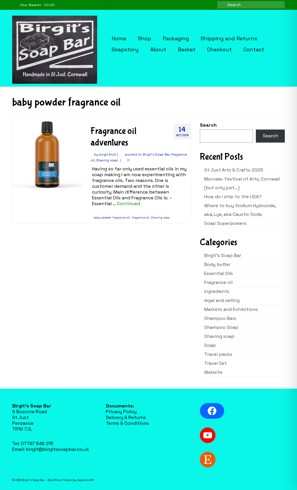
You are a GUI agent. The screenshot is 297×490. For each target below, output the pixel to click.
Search (208, 125)
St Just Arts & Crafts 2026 (233, 170)
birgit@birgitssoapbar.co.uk (57, 449)
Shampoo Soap (221, 327)
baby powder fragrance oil (112, 217)
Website (213, 372)
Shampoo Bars (220, 318)
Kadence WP (85, 480)
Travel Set (215, 363)
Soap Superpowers (225, 223)
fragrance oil (140, 217)
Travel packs (218, 354)
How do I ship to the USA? (233, 197)
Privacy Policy (121, 412)
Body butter (217, 264)
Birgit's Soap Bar (156, 154)
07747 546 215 (37, 443)
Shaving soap (107, 160)
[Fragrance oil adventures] (47, 154)
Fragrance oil (218, 282)
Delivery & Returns (126, 417)
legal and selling (222, 300)
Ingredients (216, 291)
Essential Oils (218, 273)
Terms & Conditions (127, 423)
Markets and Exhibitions (231, 309)
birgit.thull (107, 154)
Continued (128, 204)
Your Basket (37, 5)
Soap (210, 345)
